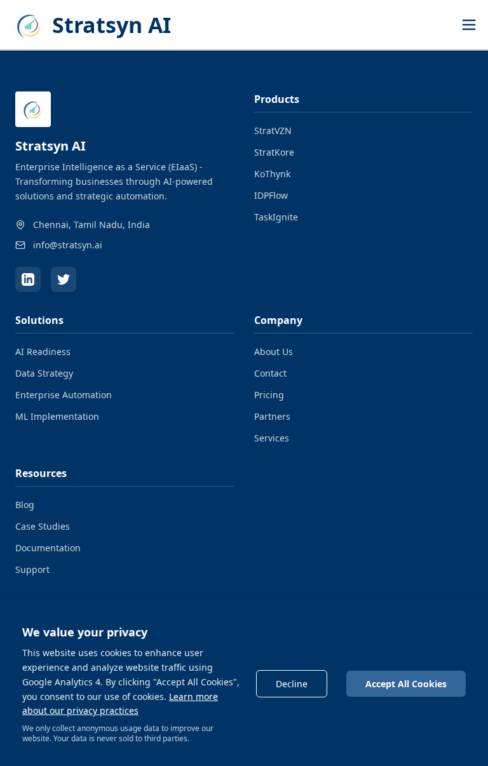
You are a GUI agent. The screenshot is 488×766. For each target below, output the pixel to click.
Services (271, 438)
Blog (24, 505)
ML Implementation (57, 416)
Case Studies (42, 526)
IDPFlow (271, 195)
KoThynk (272, 174)
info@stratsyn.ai (67, 245)
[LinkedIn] (28, 279)
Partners (272, 416)
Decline (292, 684)
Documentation (48, 548)
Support (32, 569)
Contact (270, 373)
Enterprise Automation (63, 395)
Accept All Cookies (406, 684)
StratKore (274, 152)
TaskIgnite (276, 217)
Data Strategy (44, 373)
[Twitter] (63, 279)
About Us (273, 352)
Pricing (269, 395)
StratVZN (273, 130)
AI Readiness (43, 352)
